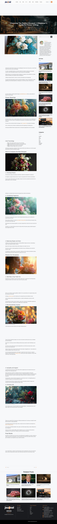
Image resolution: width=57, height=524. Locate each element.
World (40, 138)
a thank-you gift (10, 296)
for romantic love (24, 123)
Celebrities (40, 143)
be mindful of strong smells (21, 220)
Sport (39, 142)
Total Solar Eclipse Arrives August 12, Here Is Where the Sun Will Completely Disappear (45, 115)
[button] (7, 511)
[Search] (51, 2)
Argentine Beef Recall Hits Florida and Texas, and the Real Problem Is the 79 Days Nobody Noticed (45, 104)
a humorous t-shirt (17, 353)
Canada (40, 144)
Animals (40, 136)
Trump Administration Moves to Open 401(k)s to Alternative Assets (28, 485)
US (39, 139)
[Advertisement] (28, 9)
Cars (39, 137)
